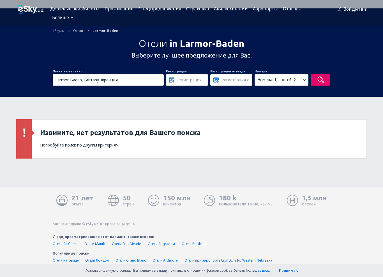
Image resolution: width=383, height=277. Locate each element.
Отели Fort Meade (126, 243)
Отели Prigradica (161, 243)
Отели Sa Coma (65, 243)
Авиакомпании (231, 9)
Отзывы (292, 9)
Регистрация (176, 71)
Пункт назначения (67, 71)
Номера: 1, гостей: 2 (276, 79)
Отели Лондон (97, 260)
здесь (264, 270)
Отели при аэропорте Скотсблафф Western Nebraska (228, 260)
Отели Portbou (194, 243)
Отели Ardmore (165, 260)
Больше (60, 17)
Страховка (197, 9)
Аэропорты (265, 9)
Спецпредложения (160, 9)
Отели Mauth (94, 243)
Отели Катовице (66, 260)
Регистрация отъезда (227, 71)
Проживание (119, 9)
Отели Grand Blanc (131, 260)
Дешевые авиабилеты (75, 9)
